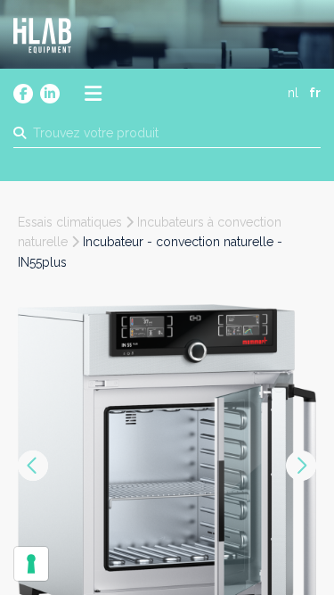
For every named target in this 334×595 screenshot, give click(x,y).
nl (293, 93)
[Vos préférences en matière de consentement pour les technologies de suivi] (31, 564)
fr (315, 93)
